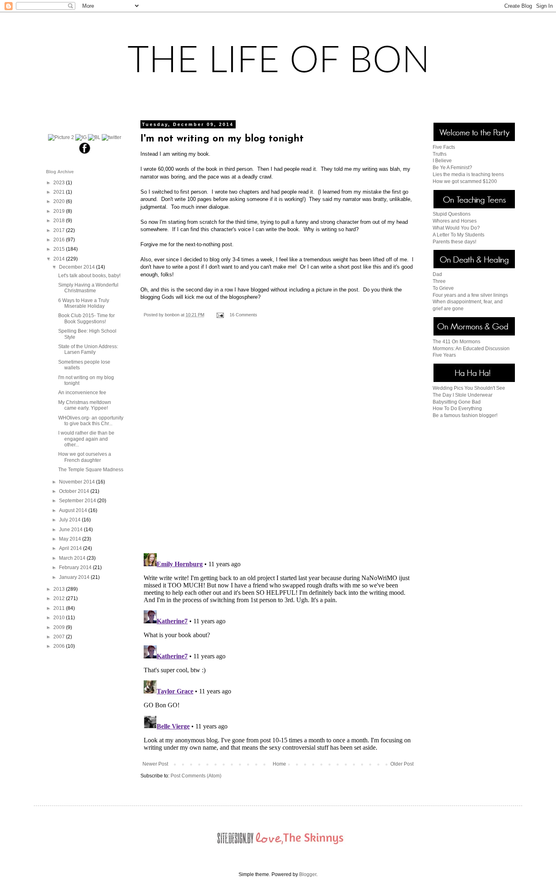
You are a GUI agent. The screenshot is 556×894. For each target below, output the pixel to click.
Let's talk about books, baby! (89, 275)
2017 (59, 230)
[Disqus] (278, 441)
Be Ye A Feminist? (452, 167)
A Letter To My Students (458, 235)
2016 (59, 240)
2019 (59, 211)
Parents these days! (454, 242)
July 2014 (70, 520)
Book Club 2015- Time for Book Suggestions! (86, 318)
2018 (59, 220)
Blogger (307, 874)
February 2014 (76, 567)
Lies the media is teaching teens (468, 174)
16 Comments (243, 314)
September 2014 (78, 500)
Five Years (444, 355)
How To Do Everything (457, 408)
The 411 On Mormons (456, 341)
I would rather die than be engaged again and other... (86, 439)
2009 (59, 627)
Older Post (402, 764)
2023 (59, 182)
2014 (59, 259)
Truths (440, 154)
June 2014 (71, 529)
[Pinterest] (61, 137)
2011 (59, 608)
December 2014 (77, 267)
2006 (59, 646)
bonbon (173, 314)
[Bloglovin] (94, 137)
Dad (437, 274)
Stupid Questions (452, 214)
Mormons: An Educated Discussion (471, 348)
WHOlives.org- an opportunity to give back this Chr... (90, 420)
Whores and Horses (455, 221)
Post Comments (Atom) (196, 776)
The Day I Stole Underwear (463, 395)
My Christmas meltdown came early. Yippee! (84, 405)
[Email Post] (220, 314)
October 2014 (74, 491)
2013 (59, 589)
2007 (59, 637)
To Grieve (443, 288)
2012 (59, 598)
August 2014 (73, 510)
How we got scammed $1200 (465, 181)
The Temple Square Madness (90, 469)
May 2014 (70, 539)
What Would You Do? (456, 228)
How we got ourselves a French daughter (84, 457)
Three (439, 281)
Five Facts (444, 147)
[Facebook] (85, 153)
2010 (59, 617)
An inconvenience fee (82, 392)
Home (279, 764)
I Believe (442, 160)
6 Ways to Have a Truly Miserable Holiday (83, 303)
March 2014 (73, 558)
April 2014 (71, 548)
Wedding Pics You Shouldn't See (469, 388)
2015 (59, 249)
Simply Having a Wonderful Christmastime (88, 288)
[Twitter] (111, 137)
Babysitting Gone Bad (457, 402)
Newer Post (155, 764)
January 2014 (75, 577)
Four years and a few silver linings (470, 295)
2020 (59, 201)
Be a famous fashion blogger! (465, 415)
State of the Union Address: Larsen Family (88, 349)
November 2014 (77, 482)
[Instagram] (81, 137)
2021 (59, 192)
